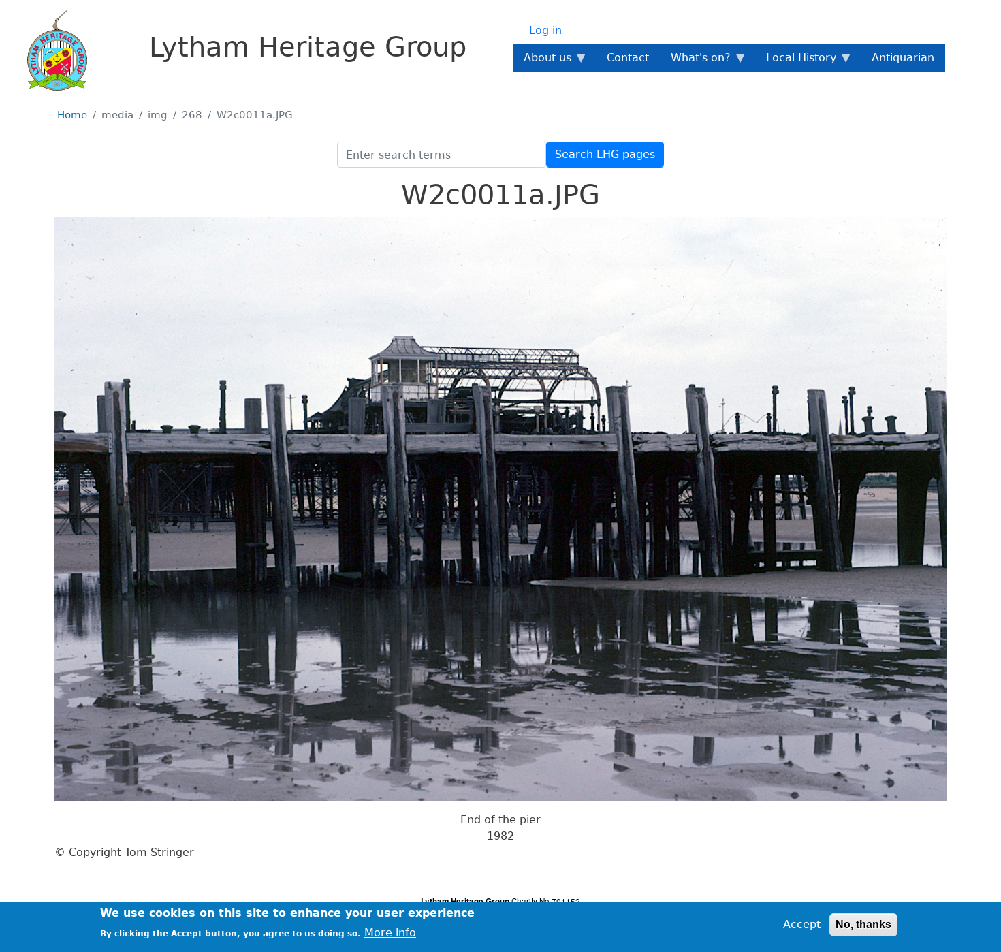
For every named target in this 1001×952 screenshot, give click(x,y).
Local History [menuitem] (795, 61)
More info (390, 931)
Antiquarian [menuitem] (903, 57)
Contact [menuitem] (628, 57)
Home (72, 115)
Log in (545, 30)
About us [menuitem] (542, 61)
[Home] (49, 49)
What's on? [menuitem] (695, 61)
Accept (802, 924)
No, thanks (863, 924)
